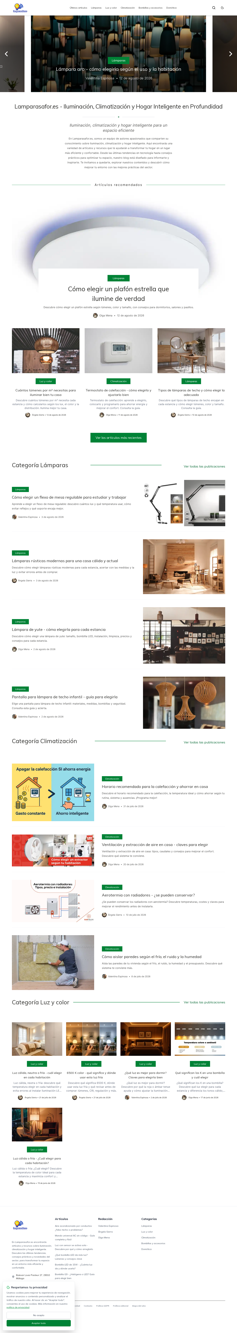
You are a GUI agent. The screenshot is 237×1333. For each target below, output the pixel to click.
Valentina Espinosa (108, 1225)
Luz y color (111, 7)
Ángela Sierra (105, 1231)
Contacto (88, 1306)
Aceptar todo (39, 1323)
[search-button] (214, 8)
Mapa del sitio (139, 1306)
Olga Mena (104, 1237)
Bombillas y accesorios (151, 7)
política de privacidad (18, 1307)
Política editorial (120, 1306)
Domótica (171, 7)
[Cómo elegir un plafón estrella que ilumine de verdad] (118, 257)
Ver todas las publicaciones (204, 466)
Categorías (149, 1219)
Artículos (61, 1219)
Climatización (128, 7)
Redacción (105, 1219)
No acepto (38, 1315)
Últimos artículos (78, 7)
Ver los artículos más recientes (119, 438)
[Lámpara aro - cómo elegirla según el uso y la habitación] (118, 53)
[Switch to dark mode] (222, 8)
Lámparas (96, 7)
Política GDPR (102, 1306)
